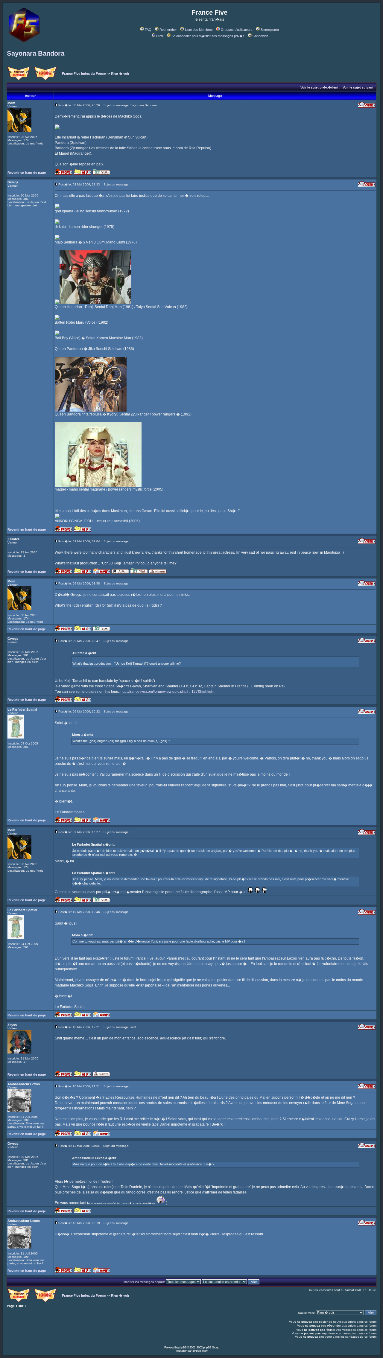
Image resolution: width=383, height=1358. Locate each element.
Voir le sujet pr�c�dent (319, 87)
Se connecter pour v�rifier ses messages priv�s (207, 36)
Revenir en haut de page (26, 172)
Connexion (260, 36)
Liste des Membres (199, 29)
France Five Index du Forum (84, 73)
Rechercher (168, 29)
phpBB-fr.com (200, 1350)
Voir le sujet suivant (358, 87)
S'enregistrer (270, 29)
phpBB (182, 1347)
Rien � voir (120, 73)
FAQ (148, 29)
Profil (159, 36)
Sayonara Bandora (35, 53)
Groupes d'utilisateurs (237, 29)
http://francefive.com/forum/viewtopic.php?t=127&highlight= (168, 691)
